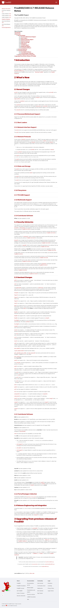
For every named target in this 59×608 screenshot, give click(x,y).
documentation (35, 564)
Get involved (40, 583)
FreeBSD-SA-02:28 (51, 232)
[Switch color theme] (3, 595)
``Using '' (48, 539)
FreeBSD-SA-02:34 (18, 254)
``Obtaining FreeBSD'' (39, 72)
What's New (18, 34)
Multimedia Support (25, 46)
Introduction (18, 32)
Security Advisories (22, 49)
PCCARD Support (25, 45)
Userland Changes (22, 50)
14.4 (10, 15)
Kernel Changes (21, 35)
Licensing (50, 585)
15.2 (3, 25)
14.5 (3, 22)
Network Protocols (25, 40)
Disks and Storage (25, 42)
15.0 (10, 13)
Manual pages (30, 587)
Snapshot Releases (6, 19)
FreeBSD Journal (20, 588)
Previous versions (31, 594)
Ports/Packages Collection (27, 53)
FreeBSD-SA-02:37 (43, 265)
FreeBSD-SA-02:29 (31, 237)
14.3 (10, 17)
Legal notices (51, 590)
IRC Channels (40, 590)
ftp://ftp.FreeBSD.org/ (19, 70)
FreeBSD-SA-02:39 (33, 273)
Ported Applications (6, 27)
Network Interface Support (27, 39)
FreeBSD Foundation (21, 585)
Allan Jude (32, 573)
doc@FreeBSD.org (45, 566)
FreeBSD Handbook (22, 541)
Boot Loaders (24, 38)
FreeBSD (19, 583)
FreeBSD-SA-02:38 (22, 270)
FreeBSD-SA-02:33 (52, 250)
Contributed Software (26, 47)
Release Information (6, 8)
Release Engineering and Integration (26, 54)
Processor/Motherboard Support (28, 36)
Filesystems (24, 43)
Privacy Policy (51, 588)
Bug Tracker (40, 593)
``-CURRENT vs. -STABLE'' (37, 553)
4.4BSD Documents (31, 596)
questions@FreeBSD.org (49, 564)
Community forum (41, 585)
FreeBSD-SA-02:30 (46, 243)
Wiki (28, 599)
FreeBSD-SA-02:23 (26, 229)
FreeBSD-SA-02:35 (44, 257)
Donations (50, 583)
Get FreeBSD (19, 590)
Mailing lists (40, 588)
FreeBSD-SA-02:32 (45, 246)
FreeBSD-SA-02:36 (26, 261)
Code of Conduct (20, 593)
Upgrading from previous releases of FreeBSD (25, 56)
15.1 (2, 11)
